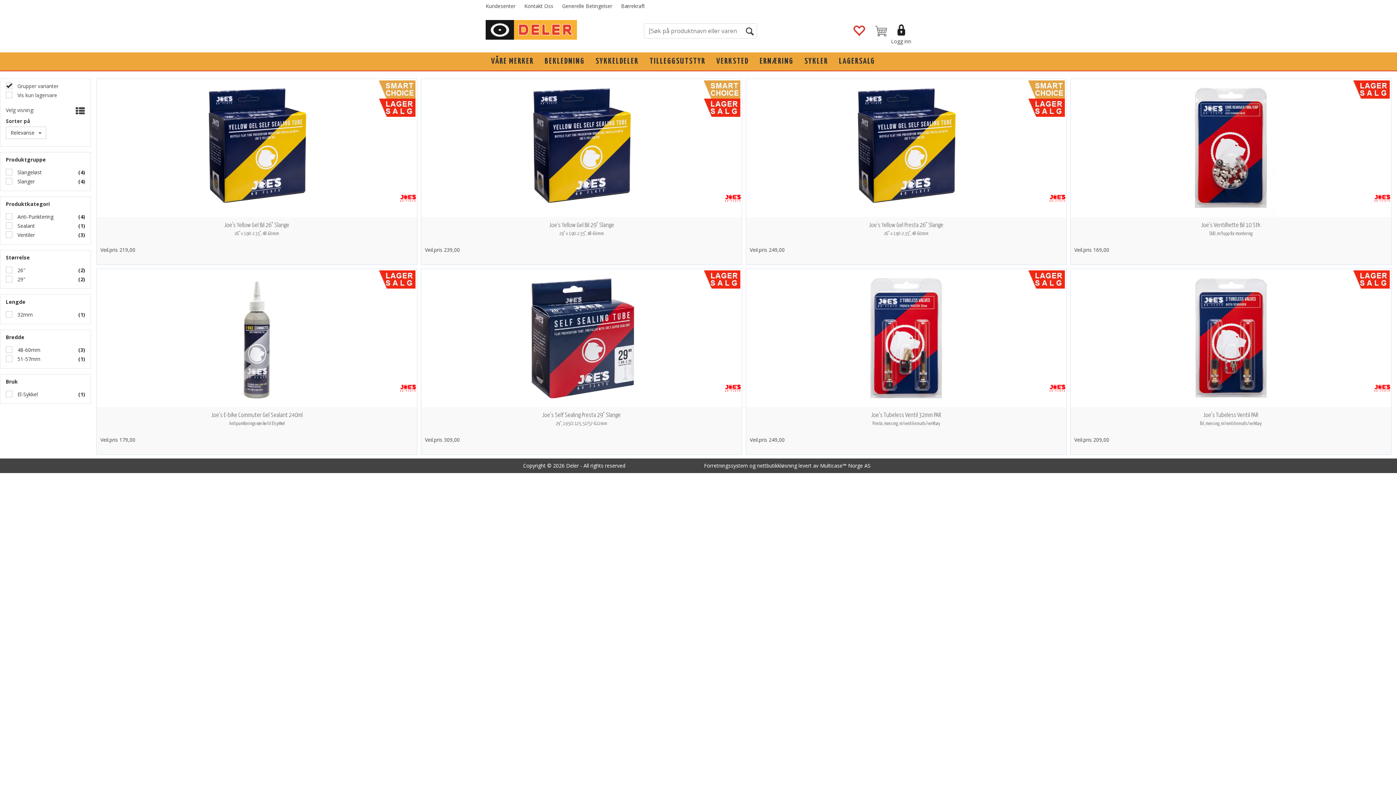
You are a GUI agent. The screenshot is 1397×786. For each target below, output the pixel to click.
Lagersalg (857, 61)
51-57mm (28, 359)
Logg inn (901, 41)
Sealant (25, 225)
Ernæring (776, 61)
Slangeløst (29, 172)
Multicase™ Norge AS (845, 465)
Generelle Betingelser (587, 6)
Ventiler (25, 234)
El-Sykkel (27, 394)
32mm (24, 314)
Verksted (732, 61)
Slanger (25, 181)
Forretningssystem (726, 465)
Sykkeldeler (617, 61)
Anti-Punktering (34, 216)
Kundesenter (501, 6)
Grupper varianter (37, 86)
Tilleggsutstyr (677, 61)
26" (20, 270)
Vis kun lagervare (36, 95)
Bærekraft (633, 6)
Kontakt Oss (538, 6)
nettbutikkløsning (777, 465)
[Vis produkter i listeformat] (79, 111)
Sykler (816, 61)
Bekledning (565, 61)
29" (20, 279)
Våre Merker (512, 61)
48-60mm (28, 349)
